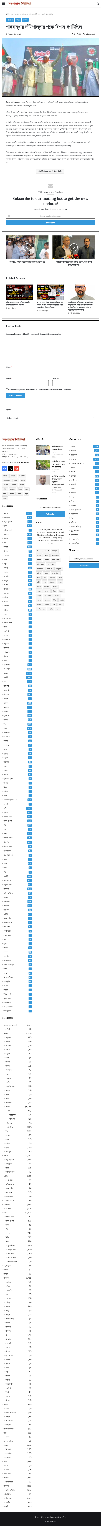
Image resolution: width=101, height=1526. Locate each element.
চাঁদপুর (5, 627)
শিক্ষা (5, 724)
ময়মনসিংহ (6, 576)
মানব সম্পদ (7, 927)
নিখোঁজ (6, 783)
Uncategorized (10, 800)
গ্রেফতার (14, 485)
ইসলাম (15, 480)
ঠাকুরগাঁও (6, 643)
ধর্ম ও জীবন (7, 669)
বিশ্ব (5, 939)
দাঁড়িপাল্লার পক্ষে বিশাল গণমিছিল (51, 171)
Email (9, 378)
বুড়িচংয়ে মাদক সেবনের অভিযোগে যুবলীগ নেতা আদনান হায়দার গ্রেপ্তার (18, 303)
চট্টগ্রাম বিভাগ (8, 837)
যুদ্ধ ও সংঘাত (7, 998)
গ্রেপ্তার (5, 485)
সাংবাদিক (12, 494)
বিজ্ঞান (5, 787)
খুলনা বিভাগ (7, 850)
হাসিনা (4, 498)
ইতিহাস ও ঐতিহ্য (9, 994)
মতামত (6, 897)
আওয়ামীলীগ (22, 476)
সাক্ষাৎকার (6, 910)
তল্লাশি (6, 757)
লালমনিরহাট (7, 639)
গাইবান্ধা (24, 14)
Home (10, 14)
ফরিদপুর (6, 990)
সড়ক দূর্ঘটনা (7, 981)
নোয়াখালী (6, 606)
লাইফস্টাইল (7, 1002)
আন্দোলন (6, 762)
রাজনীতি (25, 20)
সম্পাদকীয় (6, 901)
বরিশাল (6, 551)
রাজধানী (6, 686)
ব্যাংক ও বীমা (7, 918)
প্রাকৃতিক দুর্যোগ (8, 779)
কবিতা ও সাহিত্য (9, 964)
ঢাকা (5, 542)
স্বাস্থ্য (5, 728)
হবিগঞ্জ (5, 601)
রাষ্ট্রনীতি (6, 889)
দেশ (5, 681)
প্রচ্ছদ (5, 770)
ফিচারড (6, 986)
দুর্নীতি (4, 489)
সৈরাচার (19, 494)
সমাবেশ (6, 766)
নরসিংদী (6, 804)
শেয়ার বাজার (7, 935)
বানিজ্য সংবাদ (8, 922)
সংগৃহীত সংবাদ (8, 885)
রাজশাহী (6, 585)
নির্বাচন (18, 20)
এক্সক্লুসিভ (7, 517)
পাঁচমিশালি (6, 736)
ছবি (5, 872)
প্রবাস (5, 943)
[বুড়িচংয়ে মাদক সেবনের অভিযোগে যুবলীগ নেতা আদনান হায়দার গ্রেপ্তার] (19, 292)
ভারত (26, 489)
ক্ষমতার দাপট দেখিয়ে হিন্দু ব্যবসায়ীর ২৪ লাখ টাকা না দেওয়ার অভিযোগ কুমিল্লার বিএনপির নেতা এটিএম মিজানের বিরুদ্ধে (50, 304)
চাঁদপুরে (6, 580)
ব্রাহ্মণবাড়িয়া (7, 618)
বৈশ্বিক (6, 698)
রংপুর (5, 563)
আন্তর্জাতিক (7, 880)
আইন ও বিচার (8, 816)
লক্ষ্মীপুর (6, 597)
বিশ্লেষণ (6, 905)
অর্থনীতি (6, 914)
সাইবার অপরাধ (8, 530)
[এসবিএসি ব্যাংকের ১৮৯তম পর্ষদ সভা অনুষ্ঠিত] (43, 450)
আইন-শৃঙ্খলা (8, 821)
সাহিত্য (6, 791)
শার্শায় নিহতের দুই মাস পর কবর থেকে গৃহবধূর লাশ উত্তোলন (58, 464)
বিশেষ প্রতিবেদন (8, 977)
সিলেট (5, 559)
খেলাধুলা (6, 952)
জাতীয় (5, 808)
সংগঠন (5, 711)
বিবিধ (5, 859)
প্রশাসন (6, 812)
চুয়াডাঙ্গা (6, 635)
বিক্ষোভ (6, 774)
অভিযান (5, 476)
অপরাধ (6, 513)
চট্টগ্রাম (22, 485)
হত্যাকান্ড (6, 745)
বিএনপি (20, 489)
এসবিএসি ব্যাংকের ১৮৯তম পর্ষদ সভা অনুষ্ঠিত (57, 449)
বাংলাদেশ (17, 14)
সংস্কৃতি (6, 973)
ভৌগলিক (6, 694)
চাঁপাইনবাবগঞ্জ (8, 622)
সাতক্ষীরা (6, 631)
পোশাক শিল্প (7, 931)
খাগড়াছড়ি (7, 652)
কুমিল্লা (23, 480)
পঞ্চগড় (6, 572)
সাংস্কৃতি (6, 956)
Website (55, 378)
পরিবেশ (6, 825)
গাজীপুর (6, 568)
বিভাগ (5, 833)
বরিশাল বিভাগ (8, 846)
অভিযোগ (13, 476)
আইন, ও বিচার (8, 893)
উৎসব (5, 969)
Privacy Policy (50, 1521)
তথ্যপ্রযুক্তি (7, 1011)
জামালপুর (6, 648)
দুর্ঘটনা (5, 829)
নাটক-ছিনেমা (7, 960)
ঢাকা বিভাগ (7, 842)
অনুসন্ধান (6, 707)
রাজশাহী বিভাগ (8, 855)
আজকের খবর (6, 480)
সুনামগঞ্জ (6, 610)
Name (9, 367)
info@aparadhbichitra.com (18, 462)
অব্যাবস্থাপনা (8, 521)
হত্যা (26, 494)
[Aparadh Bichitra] (20, 3)
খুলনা (5, 614)
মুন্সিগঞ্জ (6, 656)
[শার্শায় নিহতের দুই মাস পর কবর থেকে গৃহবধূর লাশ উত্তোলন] (43, 465)
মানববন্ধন (6, 732)
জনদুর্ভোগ (7, 690)
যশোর (5, 660)
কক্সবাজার (6, 593)
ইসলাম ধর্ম (6, 665)
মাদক (4, 494)
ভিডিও (5, 868)
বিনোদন (6, 948)
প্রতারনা (6, 715)
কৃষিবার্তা (6, 741)
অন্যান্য (6, 673)
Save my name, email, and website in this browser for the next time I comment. (40, 389)
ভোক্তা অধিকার (8, 1007)
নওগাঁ (5, 795)
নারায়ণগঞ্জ (6, 589)
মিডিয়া (5, 864)
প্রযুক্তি (6, 753)
